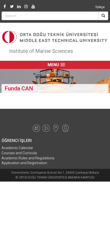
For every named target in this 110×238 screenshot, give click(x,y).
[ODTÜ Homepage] (55, 37)
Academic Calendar (17, 148)
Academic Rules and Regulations (28, 158)
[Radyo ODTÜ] (36, 128)
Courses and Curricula (19, 153)
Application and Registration (24, 163)
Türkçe (100, 7)
